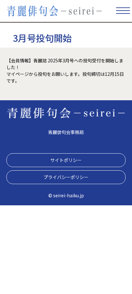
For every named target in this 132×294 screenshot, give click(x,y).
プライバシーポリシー (66, 177)
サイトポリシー (66, 160)
